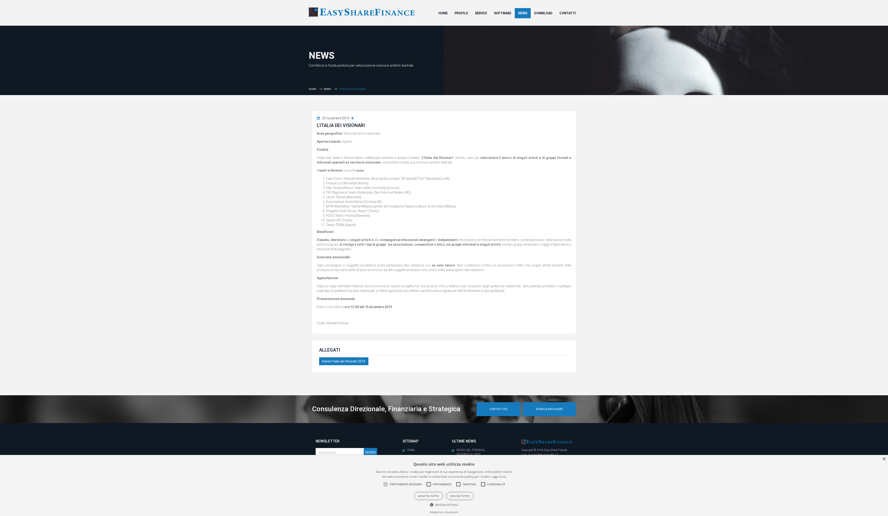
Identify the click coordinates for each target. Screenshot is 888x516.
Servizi (481, 13)
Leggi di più (499, 476)
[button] (385, 484)
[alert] (444, 485)
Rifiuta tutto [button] (460, 496)
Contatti (567, 13)
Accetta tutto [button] (428, 496)
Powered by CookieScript (444, 512)
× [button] (884, 459)
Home (443, 13)
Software (502, 13)
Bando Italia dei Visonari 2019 (343, 361)
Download (543, 13)
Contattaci (499, 409)
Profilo (461, 13)
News (522, 13)
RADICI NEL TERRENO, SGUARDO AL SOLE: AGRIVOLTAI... (470, 454)
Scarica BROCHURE (549, 409)
